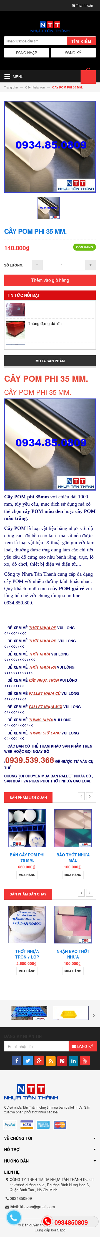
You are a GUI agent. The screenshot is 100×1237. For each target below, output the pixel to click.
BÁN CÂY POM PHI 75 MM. (27, 857)
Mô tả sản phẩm (50, 360)
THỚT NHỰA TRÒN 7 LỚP (27, 954)
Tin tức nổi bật (23, 295)
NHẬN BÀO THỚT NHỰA (73, 954)
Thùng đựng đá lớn (45, 317)
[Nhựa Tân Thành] (50, 27)
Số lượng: (13, 265)
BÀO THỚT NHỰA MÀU (73, 857)
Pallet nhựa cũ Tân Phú (48, 341)
